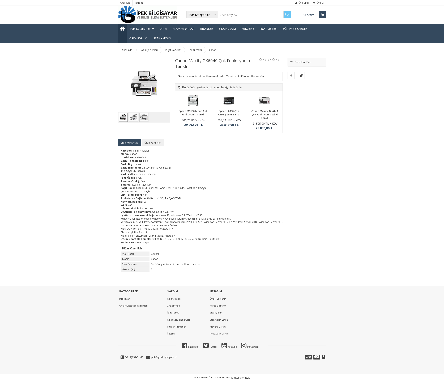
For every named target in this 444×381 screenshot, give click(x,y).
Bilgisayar (124, 298)
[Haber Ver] (257, 76)
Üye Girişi (303, 2)
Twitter (213, 346)
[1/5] (260, 60)
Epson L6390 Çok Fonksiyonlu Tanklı (228, 112)
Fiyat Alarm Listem (219, 333)
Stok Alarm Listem (219, 319)
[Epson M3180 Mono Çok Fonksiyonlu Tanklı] (193, 101)
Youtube (232, 346)
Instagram (252, 346)
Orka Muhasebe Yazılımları (133, 305)
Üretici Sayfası (143, 242)
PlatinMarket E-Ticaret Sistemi (212, 377)
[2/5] (262, 60)
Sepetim (310, 15)
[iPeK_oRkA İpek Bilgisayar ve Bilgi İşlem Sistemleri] (147, 22)
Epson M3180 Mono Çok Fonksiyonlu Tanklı (193, 112)
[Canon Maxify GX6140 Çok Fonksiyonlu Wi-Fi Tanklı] (264, 101)
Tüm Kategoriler (140, 29)
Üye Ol (320, 2)
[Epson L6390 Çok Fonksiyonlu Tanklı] (229, 101)
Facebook (193, 346)
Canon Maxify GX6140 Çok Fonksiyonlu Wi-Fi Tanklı (264, 114)
